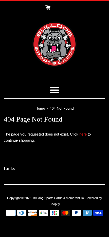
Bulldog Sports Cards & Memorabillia (58, 198)
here (83, 134)
